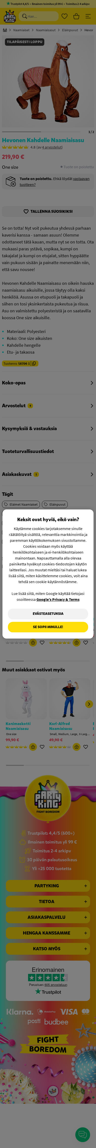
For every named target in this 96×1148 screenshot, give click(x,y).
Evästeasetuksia (48, 613)
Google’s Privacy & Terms (58, 599)
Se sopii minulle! (48, 627)
